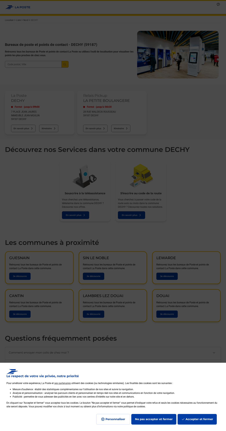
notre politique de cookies (131, 406)
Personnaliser (115, 419)
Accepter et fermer (199, 419)
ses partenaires (62, 383)
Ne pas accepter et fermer (154, 419)
